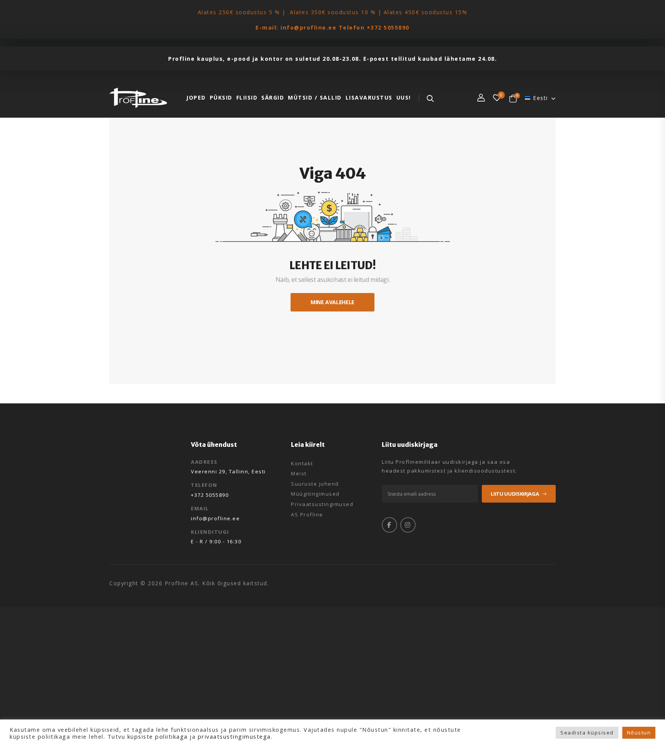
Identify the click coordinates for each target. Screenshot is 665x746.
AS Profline (307, 515)
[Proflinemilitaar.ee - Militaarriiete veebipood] (138, 98)
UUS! (403, 97)
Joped (196, 97)
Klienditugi (210, 531)
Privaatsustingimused (322, 504)
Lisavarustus (369, 97)
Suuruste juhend (315, 484)
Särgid (272, 97)
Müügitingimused (315, 494)
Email (200, 508)
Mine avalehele (332, 302)
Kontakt (302, 464)
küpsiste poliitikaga (157, 736)
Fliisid (247, 97)
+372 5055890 (388, 27)
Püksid (221, 97)
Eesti (540, 98)
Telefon (204, 484)
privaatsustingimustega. (235, 736)
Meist (299, 474)
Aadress (204, 461)
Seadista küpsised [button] (587, 732)
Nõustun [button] (639, 732)
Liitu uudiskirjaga (515, 493)
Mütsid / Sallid (315, 97)
